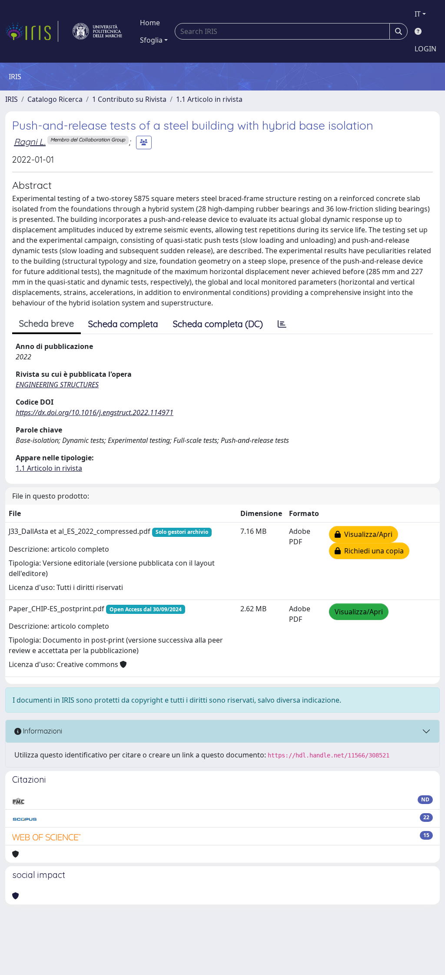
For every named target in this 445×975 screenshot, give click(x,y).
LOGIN (425, 49)
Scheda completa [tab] (123, 323)
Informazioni (41, 731)
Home (150, 22)
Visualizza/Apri (366, 534)
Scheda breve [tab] (46, 323)
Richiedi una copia (372, 551)
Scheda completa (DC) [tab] (218, 323)
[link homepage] (31, 31)
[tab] (282, 324)
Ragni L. (30, 141)
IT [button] (418, 14)
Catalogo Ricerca (55, 99)
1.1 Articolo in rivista (209, 99)
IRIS (11, 99)
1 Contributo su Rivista (129, 99)
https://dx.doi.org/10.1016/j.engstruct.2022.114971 (94, 412)
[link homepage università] (97, 31)
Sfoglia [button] (151, 40)
